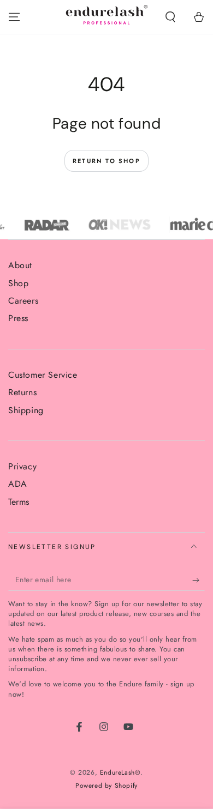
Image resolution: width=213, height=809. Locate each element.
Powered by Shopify (106, 785)
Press (18, 318)
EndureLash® (120, 772)
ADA (17, 484)
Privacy (22, 466)
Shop (18, 283)
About (20, 265)
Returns (22, 392)
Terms (18, 502)
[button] (170, 17)
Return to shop (106, 160)
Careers (23, 300)
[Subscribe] (198, 580)
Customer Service (43, 375)
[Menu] (14, 17)
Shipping (26, 410)
